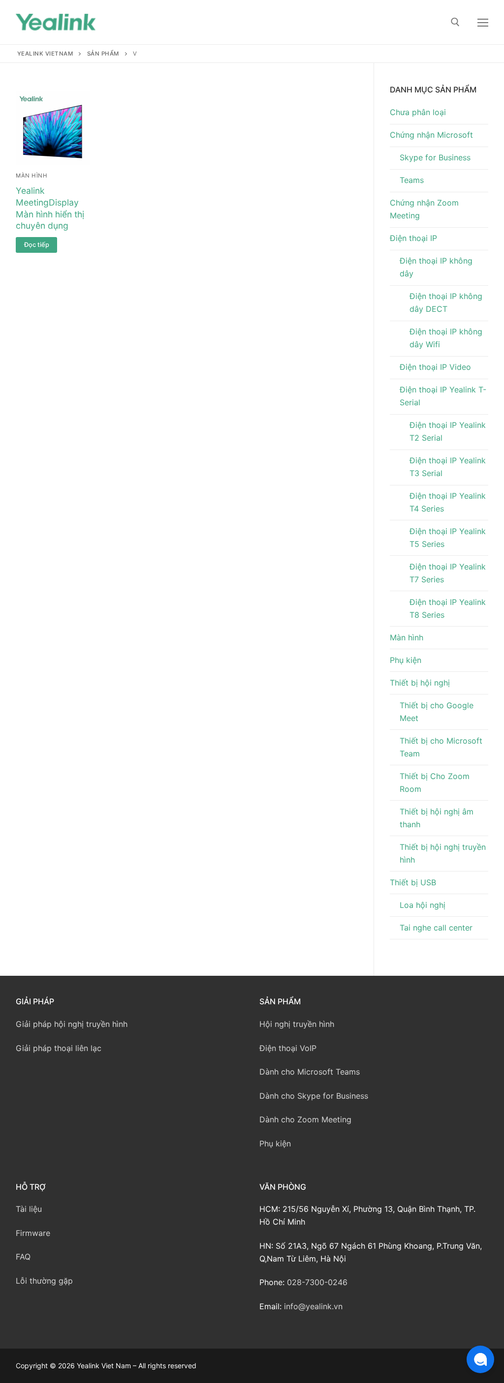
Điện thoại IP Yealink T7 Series (448, 573)
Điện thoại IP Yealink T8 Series (448, 608)
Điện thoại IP (413, 238)
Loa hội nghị (422, 905)
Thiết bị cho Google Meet (436, 711)
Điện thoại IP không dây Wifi (446, 338)
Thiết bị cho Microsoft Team (441, 747)
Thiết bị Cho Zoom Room (435, 782)
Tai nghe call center (436, 927)
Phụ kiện (405, 660)
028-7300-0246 (317, 1282)
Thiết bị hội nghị (420, 683)
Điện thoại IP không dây (436, 267)
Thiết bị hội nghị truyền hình (443, 853)
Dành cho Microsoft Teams (309, 1072)
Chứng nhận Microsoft (431, 135)
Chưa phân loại (418, 112)
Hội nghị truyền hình (296, 1024)
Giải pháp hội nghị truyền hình (71, 1024)
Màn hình (31, 175)
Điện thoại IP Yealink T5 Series (448, 537)
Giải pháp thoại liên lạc (58, 1048)
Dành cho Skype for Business (313, 1096)
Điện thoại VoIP (287, 1048)
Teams (412, 180)
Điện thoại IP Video (435, 367)
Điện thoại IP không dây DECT (446, 302)
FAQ (23, 1257)
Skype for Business (435, 157)
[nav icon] (482, 22)
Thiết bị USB (413, 882)
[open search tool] (455, 22)
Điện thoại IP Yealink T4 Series (448, 502)
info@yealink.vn (313, 1306)
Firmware (33, 1233)
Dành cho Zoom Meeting (305, 1119)
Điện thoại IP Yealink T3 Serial (448, 466)
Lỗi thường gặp (44, 1281)
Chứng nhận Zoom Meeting (424, 209)
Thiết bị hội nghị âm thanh (436, 818)
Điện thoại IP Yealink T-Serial (443, 396)
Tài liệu (29, 1209)
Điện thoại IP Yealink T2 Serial (448, 431)
